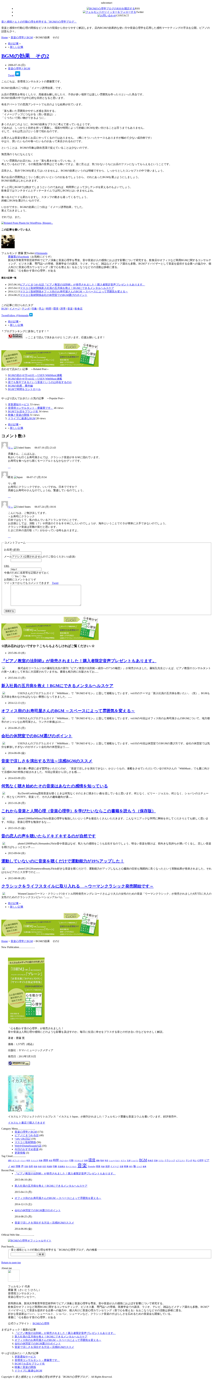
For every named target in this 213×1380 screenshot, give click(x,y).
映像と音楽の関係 (18, 415)
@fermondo (41, 253)
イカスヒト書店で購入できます (26, 1122)
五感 (128, 1160)
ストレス (34, 1160)
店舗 (156, 1160)
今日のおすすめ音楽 (27, 1149)
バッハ (23, 1160)
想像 (40, 1160)
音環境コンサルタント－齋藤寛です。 (30, 408)
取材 (102, 1160)
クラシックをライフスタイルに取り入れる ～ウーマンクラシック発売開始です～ (77, 886)
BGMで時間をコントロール (24, 389)
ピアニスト (180, 1160)
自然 (31, 1166)
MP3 (131, 1166)
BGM (4, 308)
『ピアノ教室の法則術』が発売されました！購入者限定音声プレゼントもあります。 (94, 284)
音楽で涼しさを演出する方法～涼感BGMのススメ (47, 761)
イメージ (14, 308)
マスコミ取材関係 (30, 288)
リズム (161, 1160)
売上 (41, 308)
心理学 (200, 1160)
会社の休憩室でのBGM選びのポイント (64, 295)
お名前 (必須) (12, 549)
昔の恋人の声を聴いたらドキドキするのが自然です (48, 836)
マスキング (78, 1160)
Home (4, 37)
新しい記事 (16, 47)
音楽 (70, 308)
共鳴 (86, 1160)
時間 (48, 308)
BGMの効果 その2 (25, 56)
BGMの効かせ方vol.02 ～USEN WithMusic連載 (35, 378)
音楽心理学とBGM (22, 37)
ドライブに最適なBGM (21, 418)
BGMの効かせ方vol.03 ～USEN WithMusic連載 (35, 375)
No (24, 576)
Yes (16, 576)
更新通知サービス (18, 404)
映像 (126, 1166)
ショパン (134, 1160)
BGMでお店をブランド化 (23, 411)
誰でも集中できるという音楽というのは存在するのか (40, 382)
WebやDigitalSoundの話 (28, 1145)
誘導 (63, 308)
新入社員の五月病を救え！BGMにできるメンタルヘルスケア (77, 288)
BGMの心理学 (41, 1323)
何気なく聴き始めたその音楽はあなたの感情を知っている (54, 786)
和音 (106, 1160)
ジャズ (139, 1166)
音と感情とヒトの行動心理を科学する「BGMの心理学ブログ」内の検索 (54, 1249)
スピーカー (64, 1160)
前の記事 (13, 43)
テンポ (26, 308)
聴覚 (98, 1166)
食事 (144, 1166)
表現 (50, 1160)
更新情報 (20, 1152)
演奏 (17, 1166)
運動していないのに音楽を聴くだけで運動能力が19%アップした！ (62, 861)
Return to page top (11, 1262)
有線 (103, 1166)
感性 (10, 1160)
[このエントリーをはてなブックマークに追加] (17, 75)
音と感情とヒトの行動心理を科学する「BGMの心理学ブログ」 (39, 21)
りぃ (10, 447)
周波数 (49, 1166)
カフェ (123, 1160)
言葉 (26, 1166)
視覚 (35, 1166)
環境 (55, 308)
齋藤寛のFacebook (18, 256)
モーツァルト (71, 1166)
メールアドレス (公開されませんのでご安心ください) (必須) (39, 556)
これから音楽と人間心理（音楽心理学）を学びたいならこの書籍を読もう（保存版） (78, 811)
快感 (40, 1166)
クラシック (169, 1160)
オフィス (16, 1160)
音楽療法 (61, 1166)
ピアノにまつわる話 (32, 284)
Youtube (91, 1166)
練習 (13, 1166)
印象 (34, 308)
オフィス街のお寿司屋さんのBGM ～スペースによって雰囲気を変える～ (84, 291)
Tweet (11, 75)
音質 (44, 1166)
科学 (28, 1160)
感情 (45, 1160)
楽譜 (107, 1166)
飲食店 (79, 308)
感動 (98, 1160)
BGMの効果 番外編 (20, 385)
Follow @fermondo (18, 315)
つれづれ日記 (23, 1138)
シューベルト (114, 1160)
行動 (71, 1160)
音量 (121, 1166)
